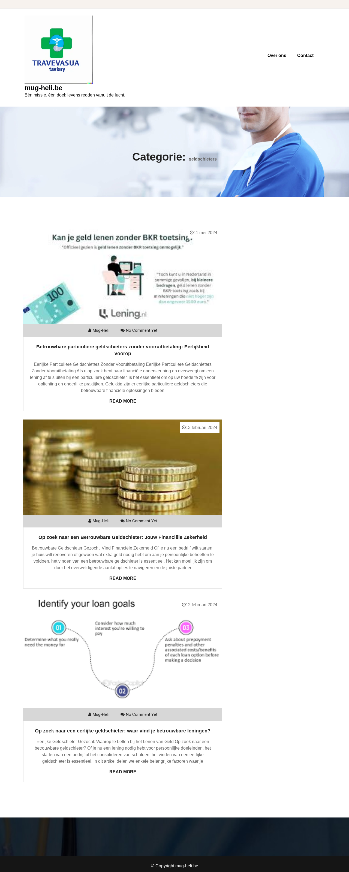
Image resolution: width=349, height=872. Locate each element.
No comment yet (141, 330)
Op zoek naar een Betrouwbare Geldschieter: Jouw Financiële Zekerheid (122, 537)
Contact (305, 55)
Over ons (276, 55)
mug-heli (101, 330)
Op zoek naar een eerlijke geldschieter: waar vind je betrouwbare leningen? (122, 731)
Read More (122, 401)
